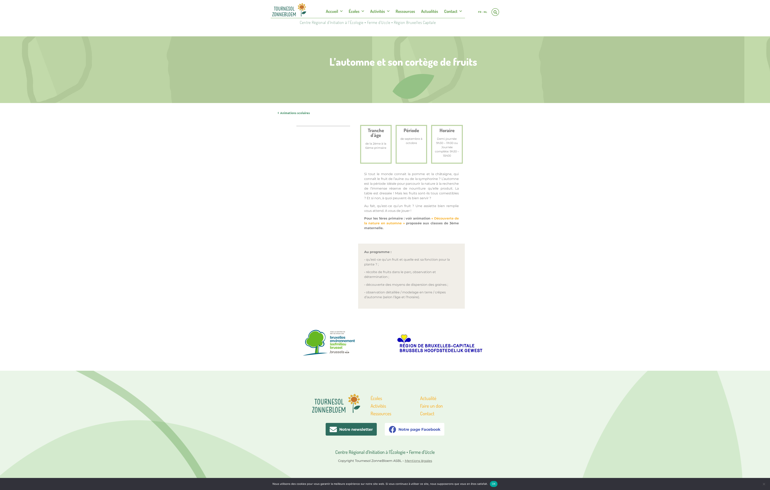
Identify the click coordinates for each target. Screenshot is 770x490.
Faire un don (431, 406)
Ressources (405, 11)
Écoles (354, 11)
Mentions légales (418, 461)
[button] (495, 12)
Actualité (428, 398)
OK (494, 483)
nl (485, 11)
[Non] (764, 483)
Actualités (429, 11)
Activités (377, 11)
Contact (450, 11)
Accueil (332, 11)
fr (479, 11)
